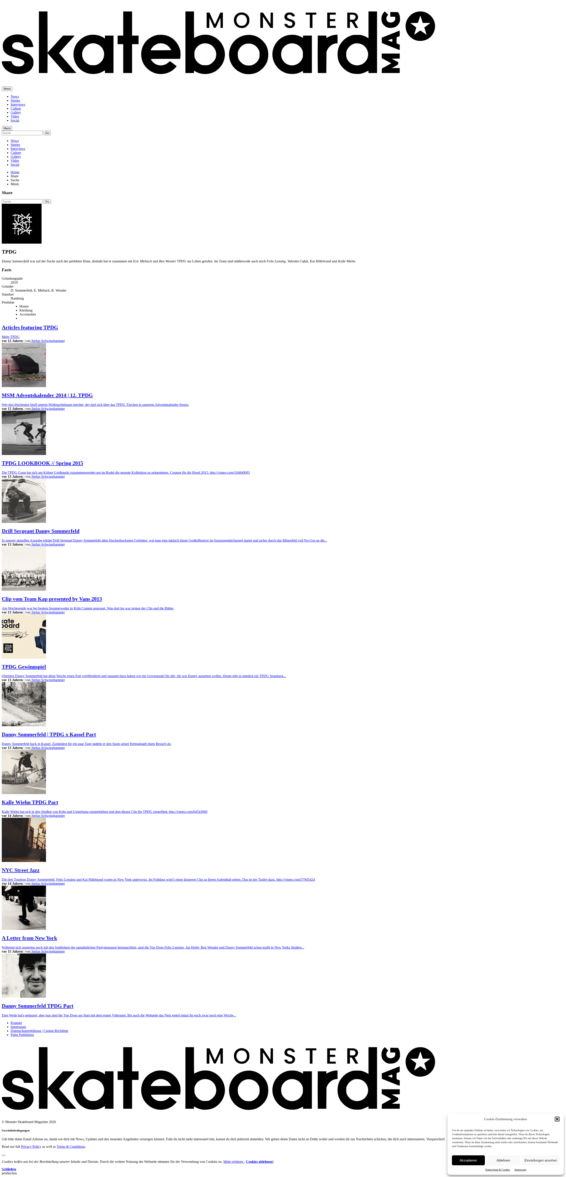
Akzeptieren (468, 1160)
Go (47, 133)
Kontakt (16, 1023)
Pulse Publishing (22, 1035)
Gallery (16, 112)
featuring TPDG (30, 327)
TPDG (11, 337)
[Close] (3, 1155)
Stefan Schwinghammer (48, 341)
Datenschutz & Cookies (497, 1169)
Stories (15, 100)
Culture (16, 108)
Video (15, 116)
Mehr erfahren (233, 1162)
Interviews (18, 104)
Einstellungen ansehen (540, 1160)
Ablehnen (503, 1160)
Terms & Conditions (71, 1146)
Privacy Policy (31, 1146)
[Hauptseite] (218, 77)
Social (15, 120)
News (15, 96)
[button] (557, 1119)
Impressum (520, 1169)
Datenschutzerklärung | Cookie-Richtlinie (39, 1031)
